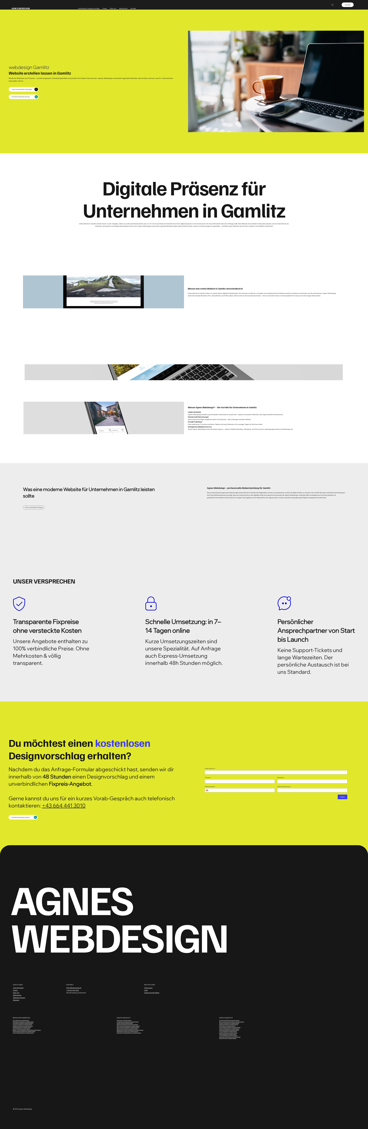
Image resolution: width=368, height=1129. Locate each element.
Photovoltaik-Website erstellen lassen (23, 1033)
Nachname (280, 777)
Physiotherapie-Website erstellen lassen (24, 1031)
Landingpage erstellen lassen (125, 1023)
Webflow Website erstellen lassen (228, 1024)
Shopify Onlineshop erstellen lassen (229, 1023)
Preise (15, 990)
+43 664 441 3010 (63, 805)
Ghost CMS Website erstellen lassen (229, 1028)
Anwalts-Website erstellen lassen (22, 1027)
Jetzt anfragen (18, 988)
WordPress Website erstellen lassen (229, 1020)
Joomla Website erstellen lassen (228, 1035)
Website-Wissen (19, 998)
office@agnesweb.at (73, 988)
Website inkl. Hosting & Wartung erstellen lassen (130, 1030)
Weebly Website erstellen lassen (228, 1033)
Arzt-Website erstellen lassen (21, 1020)
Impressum (148, 988)
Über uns (16, 993)
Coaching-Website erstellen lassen (22, 1024)
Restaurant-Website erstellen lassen (23, 1026)
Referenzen (17, 995)
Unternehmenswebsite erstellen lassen (128, 1022)
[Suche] (332, 5)
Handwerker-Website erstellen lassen (23, 1022)
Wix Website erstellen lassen (227, 1026)
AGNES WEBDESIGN (21, 8)
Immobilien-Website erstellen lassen (23, 1023)
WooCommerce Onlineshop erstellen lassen (231, 1022)
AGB (146, 990)
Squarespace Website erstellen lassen (230, 1027)
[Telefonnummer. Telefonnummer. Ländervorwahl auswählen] (208, 790)
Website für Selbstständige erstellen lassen (129, 1033)
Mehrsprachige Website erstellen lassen (128, 1027)
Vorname (208, 777)
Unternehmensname (283, 786)
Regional (16, 1000)
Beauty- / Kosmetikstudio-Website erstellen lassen (27, 1030)
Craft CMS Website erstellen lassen (229, 1030)
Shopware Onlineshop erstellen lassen (230, 1037)
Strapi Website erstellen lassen (228, 1034)
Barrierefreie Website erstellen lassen (127, 1028)
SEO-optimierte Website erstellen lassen (128, 1026)
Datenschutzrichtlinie (151, 993)
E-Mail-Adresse (210, 768)
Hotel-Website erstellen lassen (21, 1028)
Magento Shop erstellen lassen (227, 1038)
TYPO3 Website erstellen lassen (228, 1031)
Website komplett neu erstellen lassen (127, 1031)
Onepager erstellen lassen (124, 1020)
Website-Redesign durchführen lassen (127, 1024)
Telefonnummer (210, 786)
